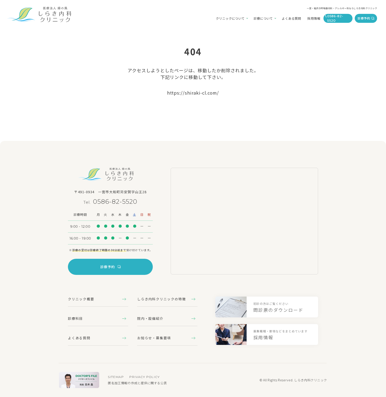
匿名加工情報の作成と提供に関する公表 (137, 383)
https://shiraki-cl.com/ (193, 92)
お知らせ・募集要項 (154, 337)
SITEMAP (116, 377)
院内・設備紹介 (150, 318)
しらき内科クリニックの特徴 (161, 299)
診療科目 (75, 318)
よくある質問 (79, 337)
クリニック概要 (81, 299)
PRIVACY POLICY (144, 377)
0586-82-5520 (115, 201)
